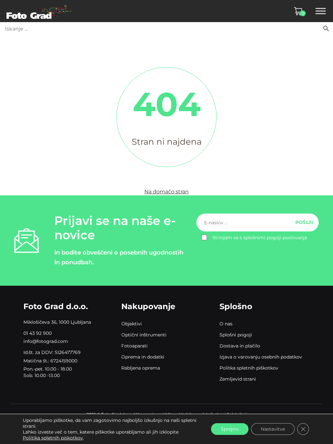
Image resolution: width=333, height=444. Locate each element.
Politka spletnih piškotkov (249, 368)
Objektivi (131, 324)
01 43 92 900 (37, 333)
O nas (226, 324)
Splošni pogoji (236, 335)
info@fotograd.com (45, 341)
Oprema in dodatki (142, 357)
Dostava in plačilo (240, 346)
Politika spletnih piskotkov (53, 438)
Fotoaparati (134, 346)
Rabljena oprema (140, 368)
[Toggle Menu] (320, 11)
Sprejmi (230, 429)
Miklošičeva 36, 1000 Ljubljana (57, 322)
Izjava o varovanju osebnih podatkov (261, 357)
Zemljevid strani (238, 379)
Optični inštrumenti (143, 335)
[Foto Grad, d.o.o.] (39, 11)
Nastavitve (273, 429)
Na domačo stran (166, 192)
